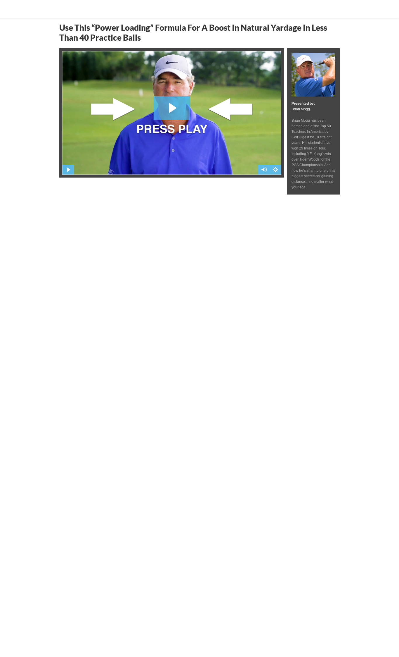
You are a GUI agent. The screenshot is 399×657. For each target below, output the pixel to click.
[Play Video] (68, 170)
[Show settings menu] (275, 170)
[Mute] (264, 170)
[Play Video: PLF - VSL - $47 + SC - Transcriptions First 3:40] (172, 108)
